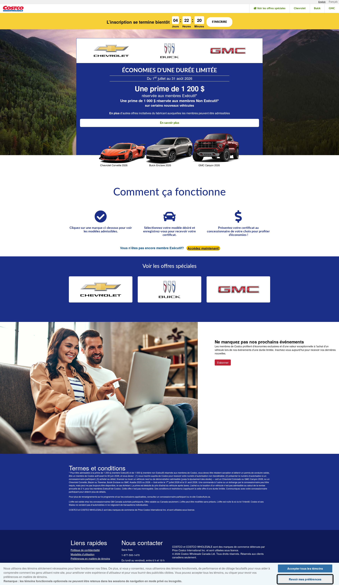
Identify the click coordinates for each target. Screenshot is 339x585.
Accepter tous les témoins (305, 568)
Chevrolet (300, 8)
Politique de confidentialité (85, 550)
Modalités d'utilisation (82, 554)
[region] (169, 574)
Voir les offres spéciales (271, 8)
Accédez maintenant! (203, 248)
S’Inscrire (219, 21)
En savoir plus (169, 123)
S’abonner (222, 362)
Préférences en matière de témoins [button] (90, 558)
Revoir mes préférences (305, 579)
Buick (317, 8)
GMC (332, 8)
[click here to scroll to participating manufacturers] (100, 216)
